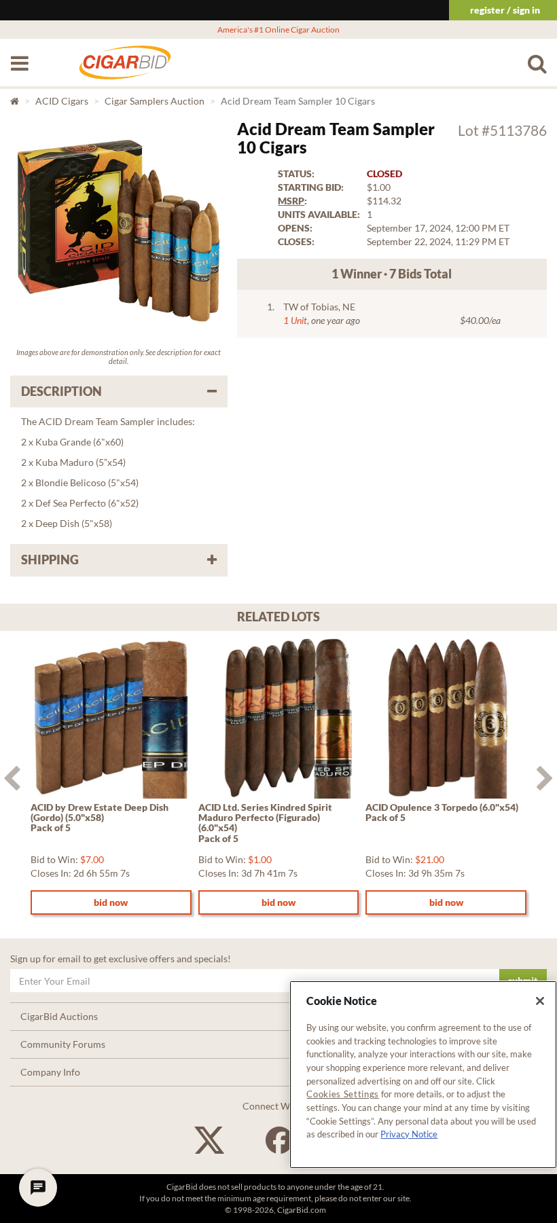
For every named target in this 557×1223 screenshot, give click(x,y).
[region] (423, 1075)
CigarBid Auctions (59, 1016)
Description (61, 391)
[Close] (540, 1001)
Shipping (50, 559)
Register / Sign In (505, 10)
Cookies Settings (342, 1094)
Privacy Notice (408, 1134)
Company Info (50, 1072)
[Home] (125, 69)
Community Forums (62, 1044)
